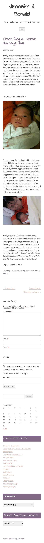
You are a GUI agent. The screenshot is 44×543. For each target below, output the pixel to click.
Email (6, 347)
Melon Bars (7, 472)
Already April (7, 452)
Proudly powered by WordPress (14, 539)
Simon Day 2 (9, 288)
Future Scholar (8, 457)
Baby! (23, 270)
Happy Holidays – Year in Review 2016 (17, 449)
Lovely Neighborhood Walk (13, 466)
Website (6, 357)
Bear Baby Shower (10, 460)
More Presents (8, 475)
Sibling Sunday (8, 481)
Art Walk (6, 469)
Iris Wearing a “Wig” (10, 484)
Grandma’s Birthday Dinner (13, 455)
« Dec (5, 428)
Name (6, 338)
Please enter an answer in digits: (15, 373)
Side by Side (7, 463)
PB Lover (6, 478)
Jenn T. (5, 273)
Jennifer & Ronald (22, 11)
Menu (22, 29)
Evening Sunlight (9, 486)
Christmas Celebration (11, 446)
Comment (7, 311)
